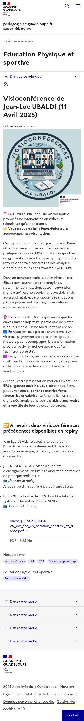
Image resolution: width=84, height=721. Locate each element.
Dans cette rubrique (25, 76)
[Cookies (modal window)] (73, 715)
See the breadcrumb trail (18, 41)
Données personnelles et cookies (28, 701)
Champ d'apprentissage (63, 561)
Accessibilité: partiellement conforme (45, 694)
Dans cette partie (23, 601)
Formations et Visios (17, 578)
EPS (32, 561)
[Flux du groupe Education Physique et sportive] (42, 83)
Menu (78, 6)
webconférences (15, 561)
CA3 (41, 561)
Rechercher (67, 6)
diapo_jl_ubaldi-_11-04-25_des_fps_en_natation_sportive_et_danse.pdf (41, 525)
